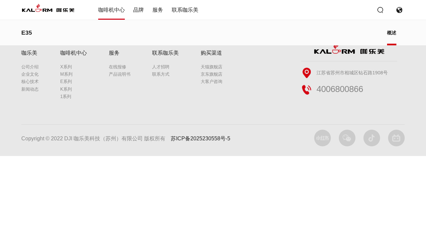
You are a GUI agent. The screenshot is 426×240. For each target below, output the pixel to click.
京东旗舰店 (211, 74)
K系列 (66, 89)
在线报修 (117, 66)
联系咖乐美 (185, 10)
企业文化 (30, 74)
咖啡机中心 (111, 10)
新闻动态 (30, 89)
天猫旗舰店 (211, 66)
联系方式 (160, 74)
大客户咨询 (211, 81)
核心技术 (30, 81)
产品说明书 (119, 74)
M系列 (66, 74)
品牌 (138, 10)
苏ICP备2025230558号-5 (200, 138)
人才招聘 (160, 66)
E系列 (66, 81)
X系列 (66, 66)
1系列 (65, 96)
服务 (157, 10)
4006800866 (340, 89)
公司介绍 (30, 66)
